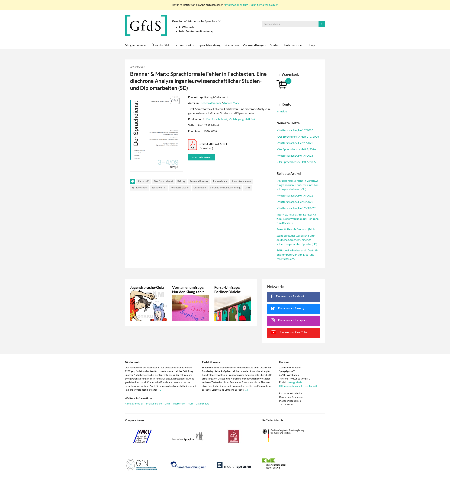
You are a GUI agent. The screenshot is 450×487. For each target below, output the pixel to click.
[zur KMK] (293, 463)
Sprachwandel (139, 187)
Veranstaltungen (254, 45)
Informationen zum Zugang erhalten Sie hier (251, 4)
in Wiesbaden (187, 27)
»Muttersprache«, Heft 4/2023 (295, 201)
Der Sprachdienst (216, 119)
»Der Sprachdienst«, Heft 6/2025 (296, 161)
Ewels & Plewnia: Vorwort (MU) (296, 229)
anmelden (282, 111)
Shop (311, 45)
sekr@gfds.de (295, 382)
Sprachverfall (159, 187)
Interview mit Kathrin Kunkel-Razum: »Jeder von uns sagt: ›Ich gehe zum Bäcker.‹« (298, 218)
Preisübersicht (154, 403)
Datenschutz (202, 403)
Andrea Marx (231, 103)
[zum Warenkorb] (298, 84)
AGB (190, 403)
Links (167, 403)
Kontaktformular (134, 403)
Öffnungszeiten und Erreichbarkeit (298, 385)
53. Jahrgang (236, 119)
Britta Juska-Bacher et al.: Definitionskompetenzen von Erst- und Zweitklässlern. (297, 254)
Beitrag (181, 181)
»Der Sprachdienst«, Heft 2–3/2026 (298, 136)
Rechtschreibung (180, 187)
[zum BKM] (293, 435)
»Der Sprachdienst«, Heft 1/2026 (296, 149)
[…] (160, 389)
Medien (275, 45)
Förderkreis (132, 362)
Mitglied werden (136, 45)
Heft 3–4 (250, 119)
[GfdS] (146, 25)
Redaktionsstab (211, 362)
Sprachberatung (209, 45)
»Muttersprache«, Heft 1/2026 (295, 142)
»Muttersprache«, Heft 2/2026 (295, 130)
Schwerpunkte (184, 45)
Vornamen (231, 45)
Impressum (179, 403)
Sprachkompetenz (241, 181)
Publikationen (294, 45)
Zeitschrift (144, 181)
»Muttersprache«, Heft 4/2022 (295, 195)
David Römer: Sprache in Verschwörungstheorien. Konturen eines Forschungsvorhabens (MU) (298, 185)
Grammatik (200, 187)
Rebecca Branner (211, 103)
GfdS (247, 187)
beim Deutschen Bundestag (196, 31)
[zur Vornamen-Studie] (190, 302)
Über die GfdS (161, 45)
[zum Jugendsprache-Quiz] (148, 302)
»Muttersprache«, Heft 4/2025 (295, 155)
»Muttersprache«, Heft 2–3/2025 (296, 208)
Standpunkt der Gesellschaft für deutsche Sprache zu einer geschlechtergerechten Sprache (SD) (297, 240)
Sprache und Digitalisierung (225, 187)
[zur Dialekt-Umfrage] (232, 302)
